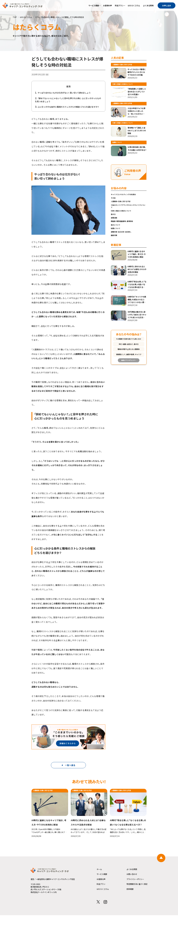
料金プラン (119, 5)
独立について (115, 225)
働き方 (113, 214)
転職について (115, 228)
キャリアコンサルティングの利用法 (123, 194)
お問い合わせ (132, 874)
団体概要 (130, 889)
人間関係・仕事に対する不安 (121, 201)
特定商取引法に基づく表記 (137, 884)
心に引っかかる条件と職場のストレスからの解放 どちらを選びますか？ (68, 106)
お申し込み (166, 5)
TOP (15, 17)
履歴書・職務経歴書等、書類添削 (122, 221)
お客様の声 (107, 5)
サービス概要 (93, 5)
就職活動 (114, 218)
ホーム (99, 869)
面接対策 (114, 235)
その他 (113, 198)
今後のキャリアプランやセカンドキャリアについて (128, 206)
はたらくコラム (134, 5)
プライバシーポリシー (135, 879)
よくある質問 (148, 5)
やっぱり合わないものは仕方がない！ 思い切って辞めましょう (64, 92)
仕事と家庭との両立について (121, 211)
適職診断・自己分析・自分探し (121, 232)
